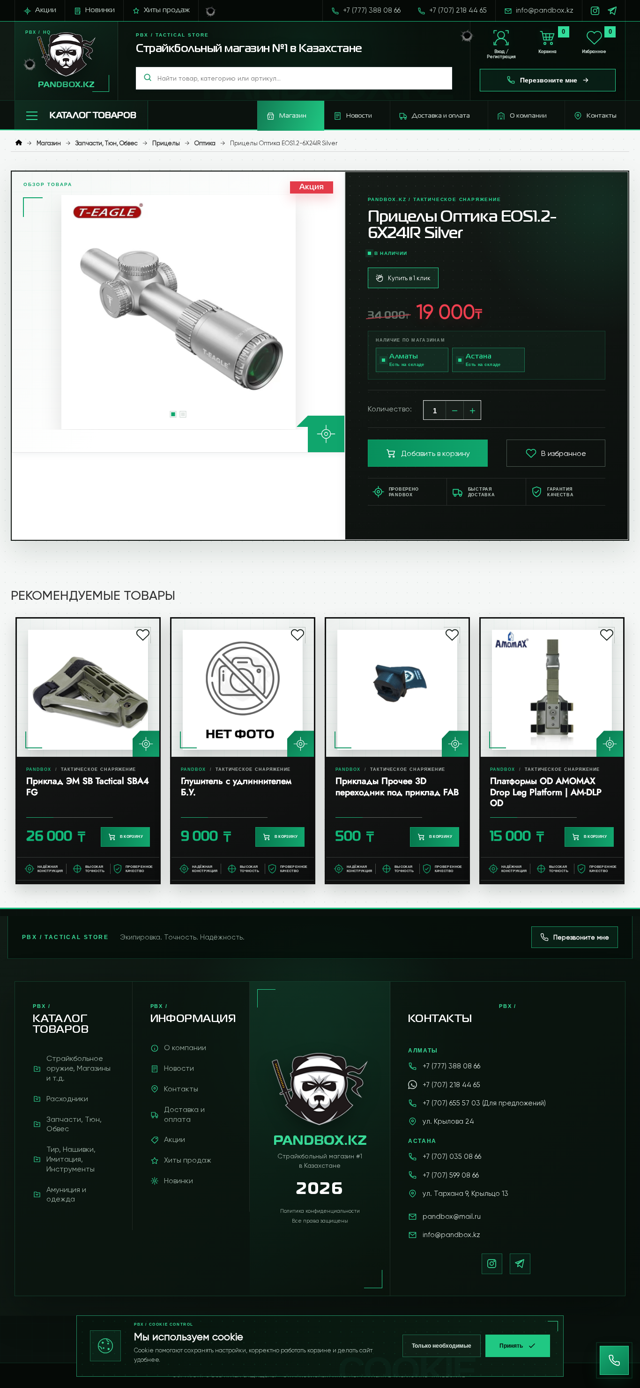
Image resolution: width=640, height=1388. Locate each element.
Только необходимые (441, 1346)
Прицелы (166, 143)
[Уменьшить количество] (455, 410)
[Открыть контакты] (614, 1360)
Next (336, 312)
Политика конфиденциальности (320, 1211)
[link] (88, 750)
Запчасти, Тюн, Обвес (106, 143)
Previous (20, 312)
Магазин (49, 143)
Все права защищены (320, 1221)
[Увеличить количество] (473, 410)
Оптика (205, 143)
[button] (81, 116)
